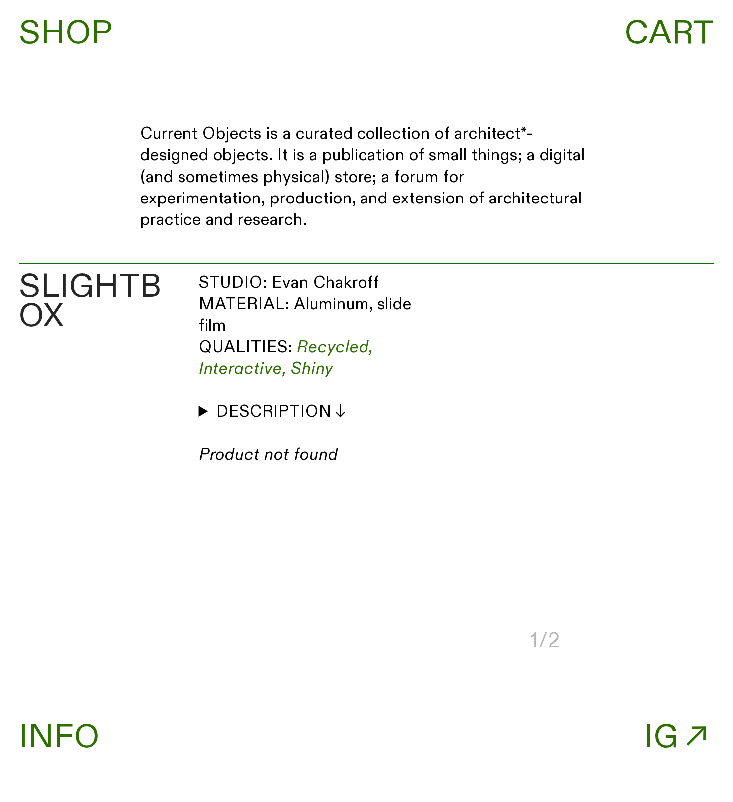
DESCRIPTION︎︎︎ (283, 412)
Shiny (312, 369)
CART (669, 33)
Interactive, (242, 369)
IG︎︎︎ (679, 737)
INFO (59, 737)
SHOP (66, 33)
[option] (367, 34)
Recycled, (335, 347)
